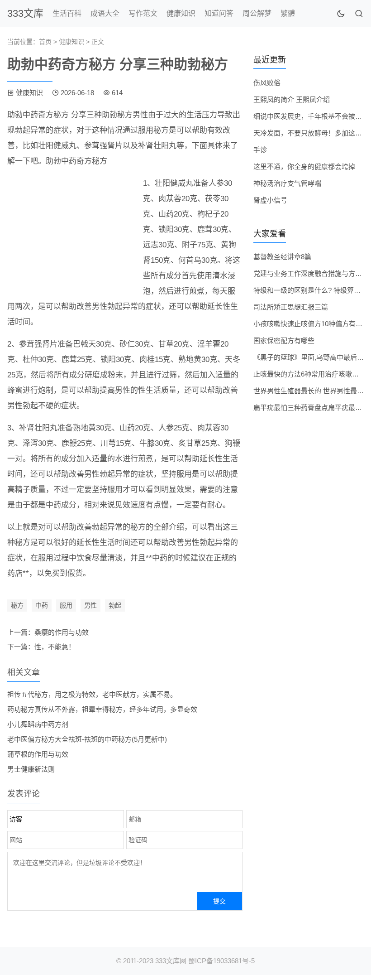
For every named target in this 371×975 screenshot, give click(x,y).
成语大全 (104, 13)
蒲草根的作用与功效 (37, 754)
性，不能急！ (54, 647)
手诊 (260, 150)
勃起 (115, 605)
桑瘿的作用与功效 (61, 632)
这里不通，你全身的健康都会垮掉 (304, 166)
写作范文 (142, 13)
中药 (41, 605)
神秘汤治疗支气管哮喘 (287, 183)
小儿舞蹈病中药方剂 (37, 724)
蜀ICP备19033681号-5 (221, 961)
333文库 (25, 13)
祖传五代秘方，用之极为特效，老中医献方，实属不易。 (92, 694)
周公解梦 (257, 13)
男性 (90, 605)
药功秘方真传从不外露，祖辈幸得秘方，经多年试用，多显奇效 (102, 709)
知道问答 (219, 13)
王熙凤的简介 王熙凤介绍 (291, 99)
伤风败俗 (267, 83)
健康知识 (180, 13)
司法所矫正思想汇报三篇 (290, 307)
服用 (66, 605)
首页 (45, 41)
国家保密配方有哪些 (283, 340)
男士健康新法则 (31, 769)
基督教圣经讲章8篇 (282, 257)
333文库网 (170, 961)
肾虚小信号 (270, 200)
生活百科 (66, 13)
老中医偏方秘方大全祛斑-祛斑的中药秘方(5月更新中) (87, 739)
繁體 (288, 13)
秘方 (17, 605)
